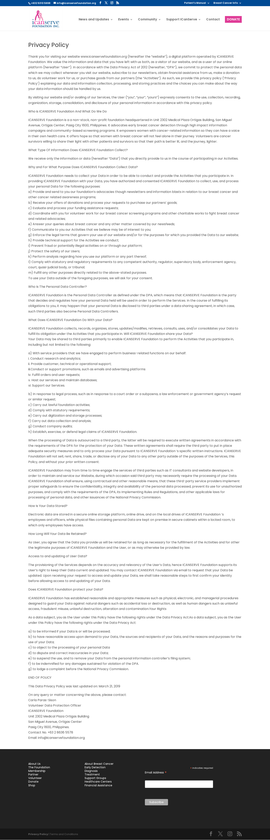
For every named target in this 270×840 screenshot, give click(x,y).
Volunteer (35, 778)
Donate (33, 782)
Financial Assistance (98, 785)
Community (147, 20)
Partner (33, 774)
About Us (34, 764)
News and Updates (94, 20)
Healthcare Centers (98, 782)
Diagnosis (91, 771)
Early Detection (95, 767)
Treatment (92, 774)
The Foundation (39, 767)
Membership (36, 771)
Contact (213, 20)
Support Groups (95, 778)
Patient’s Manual (195, 3)
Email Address (156, 772)
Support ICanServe (181, 20)
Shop (31, 785)
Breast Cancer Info (225, 3)
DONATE (233, 19)
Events (123, 20)
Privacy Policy (38, 834)
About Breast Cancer (99, 764)
